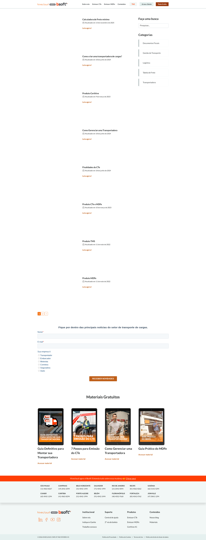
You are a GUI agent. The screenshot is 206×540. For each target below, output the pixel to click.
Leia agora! (87, 28)
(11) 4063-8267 (46, 487)
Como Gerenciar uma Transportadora (99, 130)
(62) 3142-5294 (153, 487)
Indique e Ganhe (89, 522)
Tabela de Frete (149, 72)
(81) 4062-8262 (135, 487)
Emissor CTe (96, 4)
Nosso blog (154, 517)
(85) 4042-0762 (135, 494)
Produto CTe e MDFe (92, 204)
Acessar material (45, 463)
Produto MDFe (89, 278)
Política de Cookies (125, 537)
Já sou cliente (147, 4)
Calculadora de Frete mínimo (95, 19)
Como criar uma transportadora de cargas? (102, 56)
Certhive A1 (132, 527)
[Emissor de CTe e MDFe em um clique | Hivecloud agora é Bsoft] (53, 4)
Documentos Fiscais (151, 43)
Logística (146, 63)
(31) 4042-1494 (83, 487)
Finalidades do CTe (91, 167)
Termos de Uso (138, 537)
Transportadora (149, 82)
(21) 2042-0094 (118, 487)
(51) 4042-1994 (82, 494)
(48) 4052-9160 (118, 494)
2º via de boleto (111, 522)
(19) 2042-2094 (64, 487)
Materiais (153, 522)
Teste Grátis (162, 4)
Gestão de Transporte (152, 53)
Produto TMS (88, 241)
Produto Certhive (90, 93)
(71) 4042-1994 (100, 487)
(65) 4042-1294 (46, 494)
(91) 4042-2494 (100, 494)
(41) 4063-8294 (64, 494)
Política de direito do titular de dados (157, 537)
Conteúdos (122, 4)
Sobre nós (86, 4)
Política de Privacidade (109, 537)
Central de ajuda (111, 517)
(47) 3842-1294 (153, 494)
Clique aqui (131, 478)
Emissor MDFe (109, 4)
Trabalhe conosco (89, 527)
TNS (133, 4)
